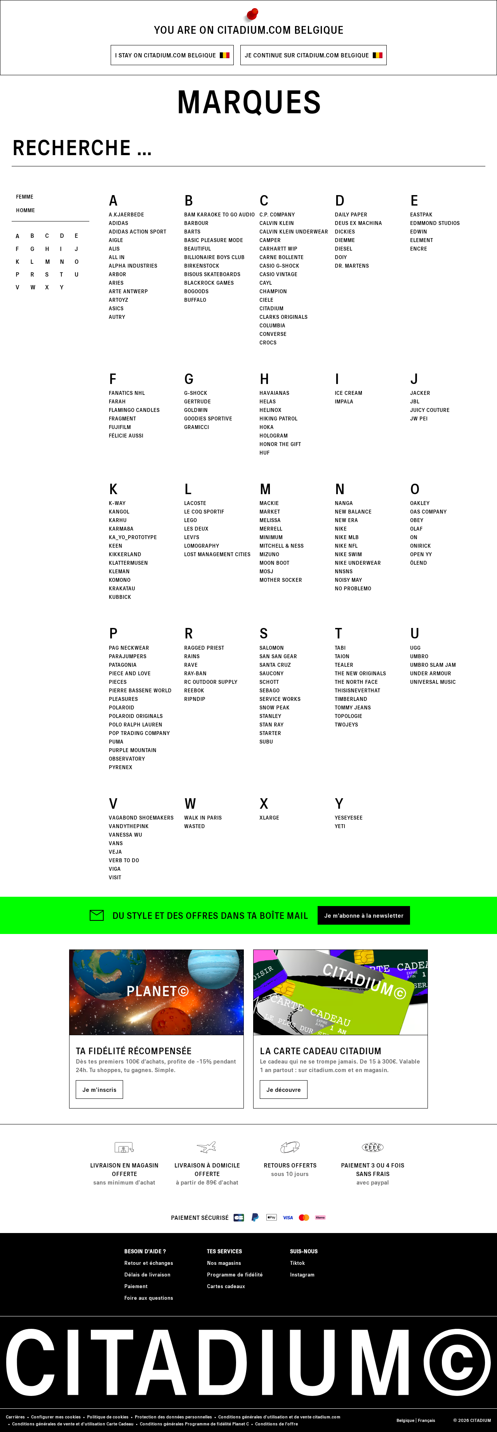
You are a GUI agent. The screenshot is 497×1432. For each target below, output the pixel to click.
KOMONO (119, 579)
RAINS (192, 656)
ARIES (116, 282)
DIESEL (343, 248)
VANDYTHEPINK (129, 826)
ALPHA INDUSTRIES (133, 265)
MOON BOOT (274, 562)
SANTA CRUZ (275, 664)
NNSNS (344, 571)
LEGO (190, 520)
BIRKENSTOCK (201, 265)
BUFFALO (195, 299)
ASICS (116, 308)
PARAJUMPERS (127, 656)
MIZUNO (269, 554)
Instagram (302, 1274)
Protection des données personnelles (173, 1417)
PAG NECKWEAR (129, 647)
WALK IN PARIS (203, 817)
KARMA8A (121, 528)
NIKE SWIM (348, 554)
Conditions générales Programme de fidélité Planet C (194, 1424)
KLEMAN (119, 571)
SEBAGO (269, 690)
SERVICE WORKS (280, 698)
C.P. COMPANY (277, 214)
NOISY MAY (348, 579)
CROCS (267, 342)
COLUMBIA (272, 325)
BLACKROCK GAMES (209, 282)
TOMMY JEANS (353, 707)
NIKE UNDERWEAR (358, 562)
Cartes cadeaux (226, 1286)
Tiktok (297, 1262)
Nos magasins (224, 1262)
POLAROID (121, 707)
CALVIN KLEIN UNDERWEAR (293, 231)
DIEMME (345, 240)
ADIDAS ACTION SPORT (137, 231)
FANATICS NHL (127, 392)
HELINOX (270, 409)
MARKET (269, 511)
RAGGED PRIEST (204, 647)
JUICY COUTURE (430, 409)
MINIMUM (271, 537)
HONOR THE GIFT (280, 444)
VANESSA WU (125, 834)
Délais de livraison (147, 1274)
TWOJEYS (346, 724)
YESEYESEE (349, 817)
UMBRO (419, 656)
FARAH (117, 401)
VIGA (115, 868)
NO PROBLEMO (353, 588)
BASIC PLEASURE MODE (213, 240)
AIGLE (116, 240)
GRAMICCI (196, 427)
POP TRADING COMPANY (139, 733)
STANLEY (270, 716)
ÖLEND (418, 562)
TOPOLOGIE (348, 716)
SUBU (266, 741)
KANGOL (119, 511)
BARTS (192, 231)
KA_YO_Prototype (133, 537)
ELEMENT (421, 240)
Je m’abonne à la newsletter (363, 915)
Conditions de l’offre (276, 1424)
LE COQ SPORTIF (204, 511)
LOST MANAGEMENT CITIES (217, 554)
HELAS (267, 401)
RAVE (191, 664)
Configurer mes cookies (56, 1417)
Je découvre (283, 1089)
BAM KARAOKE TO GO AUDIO (219, 214)
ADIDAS (118, 223)
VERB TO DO (124, 860)
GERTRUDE (197, 401)
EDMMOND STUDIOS (435, 223)
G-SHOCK (195, 392)
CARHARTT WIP (278, 248)
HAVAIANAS (274, 392)
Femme (24, 196)
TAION (342, 656)
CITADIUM (271, 308)
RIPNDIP (194, 698)
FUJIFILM (120, 427)
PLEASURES (123, 698)
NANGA (344, 503)
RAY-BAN (195, 673)
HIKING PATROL (278, 418)
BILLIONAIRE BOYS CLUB (214, 257)
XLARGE (269, 817)
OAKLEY (419, 503)
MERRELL (270, 528)
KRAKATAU (122, 588)
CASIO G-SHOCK (279, 265)
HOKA (266, 427)
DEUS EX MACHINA (358, 223)
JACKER (420, 392)
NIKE (341, 528)
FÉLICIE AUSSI (126, 435)
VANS (116, 843)
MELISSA (270, 520)
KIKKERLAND (125, 554)
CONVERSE (273, 333)
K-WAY (117, 503)
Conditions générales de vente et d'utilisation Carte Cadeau (73, 1424)
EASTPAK (421, 214)
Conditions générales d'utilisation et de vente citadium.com (279, 1417)
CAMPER (270, 240)
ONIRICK (420, 545)
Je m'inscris (99, 1089)
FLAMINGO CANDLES (134, 409)
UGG (415, 647)
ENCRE (418, 248)
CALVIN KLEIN (276, 223)
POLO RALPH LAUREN (135, 724)
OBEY (416, 520)
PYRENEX (120, 767)
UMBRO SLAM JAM (433, 664)
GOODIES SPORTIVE (208, 418)
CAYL (265, 282)
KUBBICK (120, 596)
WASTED (194, 826)
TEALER (344, 664)
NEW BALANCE (353, 511)
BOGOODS (196, 291)
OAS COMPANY (428, 511)
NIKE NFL (346, 545)
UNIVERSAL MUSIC (433, 681)
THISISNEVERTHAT (357, 690)
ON (413, 537)
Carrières (15, 1417)
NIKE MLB (347, 537)
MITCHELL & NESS (281, 545)
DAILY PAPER (351, 214)
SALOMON (271, 647)
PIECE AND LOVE (130, 673)
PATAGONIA (123, 664)
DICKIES (345, 231)
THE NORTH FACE (356, 681)
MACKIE (269, 503)
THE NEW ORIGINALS (360, 673)
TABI (340, 647)
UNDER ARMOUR (430, 673)
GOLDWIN (196, 409)
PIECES (118, 681)
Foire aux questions (148, 1297)
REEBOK (194, 690)
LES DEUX (196, 528)
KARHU (118, 520)
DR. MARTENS (352, 265)
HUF (264, 452)
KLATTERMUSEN (128, 562)
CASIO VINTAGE (278, 274)
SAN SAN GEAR (278, 656)
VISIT (115, 877)
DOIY (341, 257)
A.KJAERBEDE (126, 214)
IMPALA (344, 401)
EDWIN (418, 231)
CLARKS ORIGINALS (283, 316)
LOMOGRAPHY (201, 545)
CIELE (266, 299)
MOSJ (266, 571)
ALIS (114, 248)
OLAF (416, 528)
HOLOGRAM (273, 435)
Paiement (136, 1286)
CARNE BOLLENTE (281, 257)
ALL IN (117, 257)
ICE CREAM (348, 392)
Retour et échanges (148, 1262)
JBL (414, 401)
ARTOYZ (118, 299)
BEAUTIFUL (197, 248)
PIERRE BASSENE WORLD (140, 690)
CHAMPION (273, 291)
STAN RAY (271, 724)
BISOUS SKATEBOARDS (212, 274)
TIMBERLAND (351, 698)
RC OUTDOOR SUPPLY (210, 681)
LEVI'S (191, 537)
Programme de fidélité (235, 1274)
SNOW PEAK (274, 707)
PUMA (116, 741)
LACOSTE (195, 503)
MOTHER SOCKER (280, 579)
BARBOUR (196, 223)
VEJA (115, 851)
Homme (25, 210)
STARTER (270, 733)
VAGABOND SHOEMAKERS (141, 817)
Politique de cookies (108, 1417)
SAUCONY (271, 673)
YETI (340, 826)
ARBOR (117, 274)
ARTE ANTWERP (128, 291)
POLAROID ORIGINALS (136, 716)
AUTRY (117, 316)
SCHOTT (269, 681)
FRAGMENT (122, 418)
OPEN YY (421, 554)
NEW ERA (346, 520)
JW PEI (418, 418)
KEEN (115, 545)
